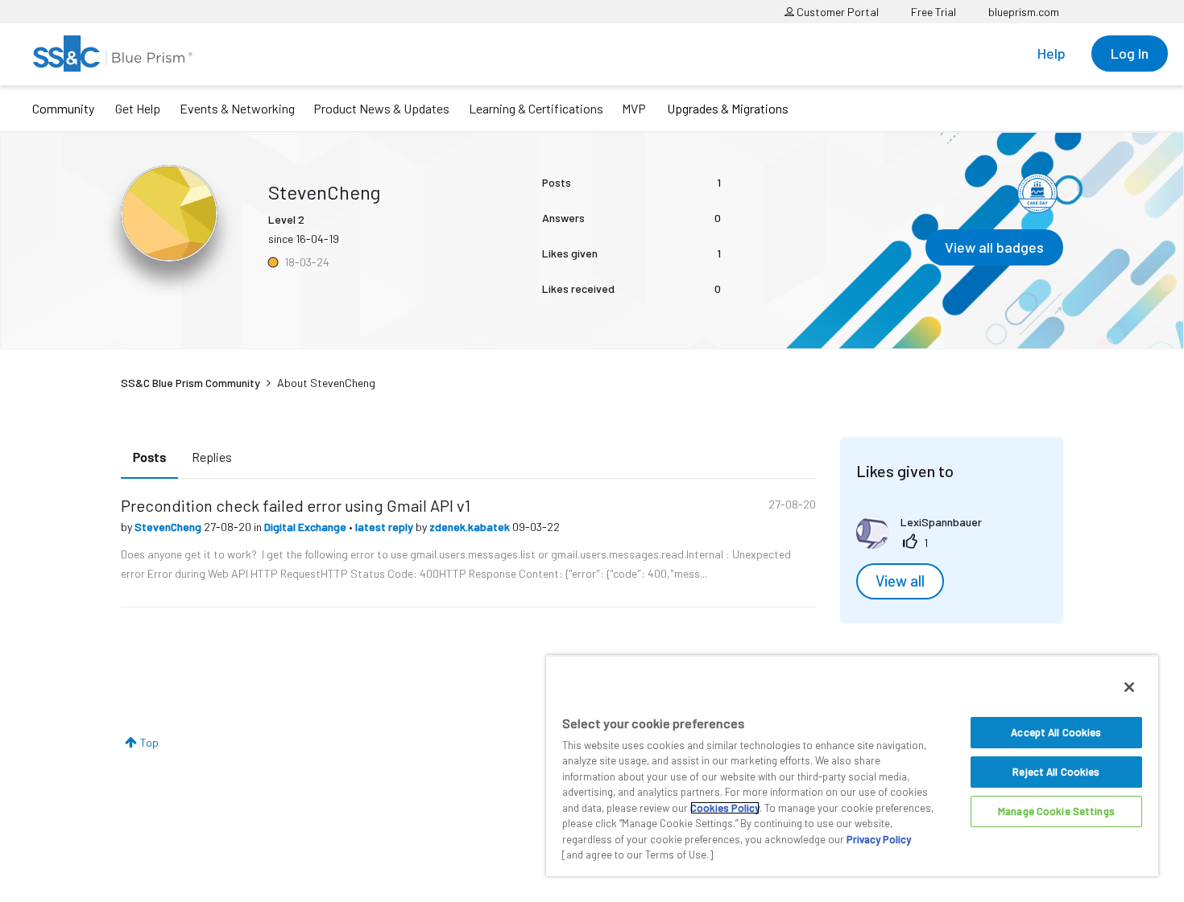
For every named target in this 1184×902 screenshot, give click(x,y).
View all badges (994, 247)
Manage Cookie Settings (1056, 811)
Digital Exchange (306, 526)
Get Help (137, 108)
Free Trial (933, 12)
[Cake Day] (1037, 193)
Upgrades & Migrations (728, 108)
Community (63, 108)
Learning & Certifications (536, 108)
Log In (1130, 53)
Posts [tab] (149, 456)
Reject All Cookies (1055, 771)
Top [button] (149, 742)
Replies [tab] (212, 456)
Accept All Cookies (1056, 732)
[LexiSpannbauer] (925, 543)
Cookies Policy (725, 807)
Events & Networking (237, 108)
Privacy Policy (879, 839)
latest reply (385, 526)
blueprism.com (1023, 12)
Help (1051, 53)
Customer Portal (836, 12)
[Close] (1129, 687)
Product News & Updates (381, 108)
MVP (634, 108)
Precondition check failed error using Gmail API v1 (295, 505)
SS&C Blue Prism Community (190, 382)
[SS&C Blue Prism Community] (112, 53)
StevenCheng (169, 526)
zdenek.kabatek (470, 526)
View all (900, 581)
